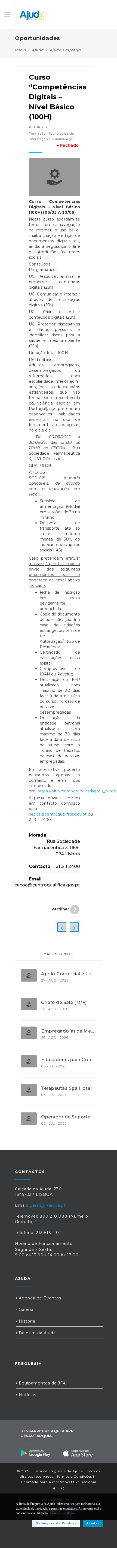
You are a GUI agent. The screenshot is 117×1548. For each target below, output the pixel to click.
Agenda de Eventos (39, 1298)
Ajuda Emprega (65, 50)
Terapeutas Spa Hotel (66, 1088)
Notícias (26, 1394)
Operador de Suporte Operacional (68, 1117)
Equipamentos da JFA (41, 1383)
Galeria (25, 1309)
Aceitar (92, 1523)
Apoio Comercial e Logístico (68, 974)
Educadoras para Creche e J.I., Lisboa (68, 1060)
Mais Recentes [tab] (59, 954)
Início (20, 50)
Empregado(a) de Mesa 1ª (68, 1031)
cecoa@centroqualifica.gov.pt (58, 814)
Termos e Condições (74, 1476)
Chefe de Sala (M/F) (64, 1002)
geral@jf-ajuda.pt (47, 1205)
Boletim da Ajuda (36, 1332)
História (26, 1321)
